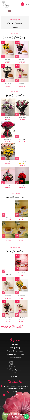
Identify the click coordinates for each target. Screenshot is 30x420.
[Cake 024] (8, 208)
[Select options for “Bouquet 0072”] (17, 182)
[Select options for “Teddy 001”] (3, 271)
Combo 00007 (8, 295)
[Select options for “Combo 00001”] (3, 56)
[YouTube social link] (16, 377)
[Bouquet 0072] (22, 175)
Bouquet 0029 (7, 139)
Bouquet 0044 (22, 139)
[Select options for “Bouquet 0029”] (3, 136)
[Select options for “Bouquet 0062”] (17, 158)
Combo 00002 (22, 59)
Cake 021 (21, 239)
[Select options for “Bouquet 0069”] (3, 182)
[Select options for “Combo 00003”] (3, 80)
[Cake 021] (21, 229)
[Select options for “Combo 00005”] (3, 315)
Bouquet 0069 (7, 185)
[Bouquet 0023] (22, 107)
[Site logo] (5, 4)
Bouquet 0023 (22, 117)
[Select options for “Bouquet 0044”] (17, 136)
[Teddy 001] (8, 263)
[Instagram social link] (13, 377)
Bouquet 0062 (22, 161)
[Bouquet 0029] (8, 129)
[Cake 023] (21, 208)
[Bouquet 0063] (8, 151)
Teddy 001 (8, 274)
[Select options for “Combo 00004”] (17, 80)
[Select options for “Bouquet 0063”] (3, 158)
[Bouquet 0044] (22, 129)
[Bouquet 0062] (22, 151)
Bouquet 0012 (8, 117)
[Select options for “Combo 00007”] (3, 292)
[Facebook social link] (11, 377)
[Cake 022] (8, 229)
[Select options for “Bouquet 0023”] (17, 114)
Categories (14, 27)
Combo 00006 (21, 295)
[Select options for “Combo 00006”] (17, 292)
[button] (3, 215)
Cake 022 (8, 239)
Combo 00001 (8, 59)
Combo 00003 (7, 83)
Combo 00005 (8, 318)
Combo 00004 (22, 83)
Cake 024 (8, 218)
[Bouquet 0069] (8, 175)
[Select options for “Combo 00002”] (17, 56)
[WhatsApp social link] (18, 377)
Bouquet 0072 (22, 185)
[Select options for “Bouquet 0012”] (3, 114)
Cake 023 (21, 218)
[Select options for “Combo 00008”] (17, 269)
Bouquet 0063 (7, 161)
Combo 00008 (21, 272)
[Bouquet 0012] (8, 107)
